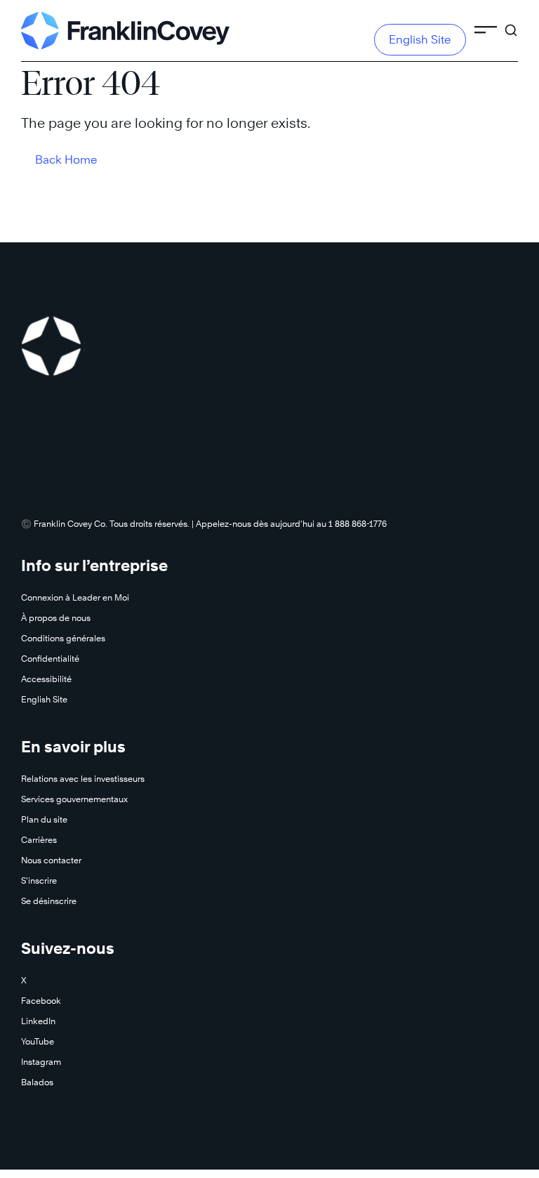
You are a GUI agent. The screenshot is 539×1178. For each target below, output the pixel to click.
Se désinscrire (48, 901)
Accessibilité (46, 679)
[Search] (511, 24)
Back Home (66, 159)
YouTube (37, 1041)
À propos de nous (56, 618)
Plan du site (44, 819)
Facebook (41, 1000)
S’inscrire (39, 880)
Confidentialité (50, 658)
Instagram (41, 1061)
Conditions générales (63, 638)
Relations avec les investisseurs (83, 778)
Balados (37, 1082)
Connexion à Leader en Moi (75, 597)
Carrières (39, 840)
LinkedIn (38, 1021)
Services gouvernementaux (74, 799)
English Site (420, 39)
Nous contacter (51, 860)
